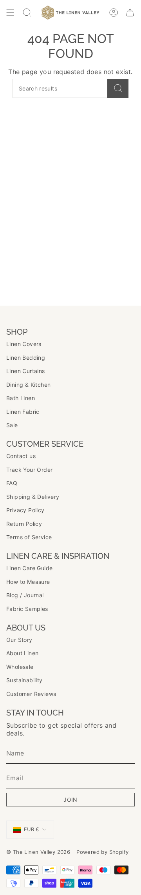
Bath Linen (20, 398)
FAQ (11, 483)
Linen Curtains (25, 371)
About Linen (22, 653)
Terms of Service (29, 537)
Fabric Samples (27, 608)
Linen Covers (24, 344)
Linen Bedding (25, 357)
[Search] (117, 88)
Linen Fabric (23, 411)
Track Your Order (29, 469)
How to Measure (28, 581)
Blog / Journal (25, 595)
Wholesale (20, 666)
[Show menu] (10, 13)
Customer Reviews (31, 693)
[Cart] (130, 13)
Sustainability (24, 680)
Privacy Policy (25, 510)
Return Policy (24, 523)
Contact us (21, 456)
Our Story (19, 639)
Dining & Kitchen (28, 384)
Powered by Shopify (102, 852)
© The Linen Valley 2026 (38, 852)
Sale (12, 425)
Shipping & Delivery (33, 496)
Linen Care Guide (29, 568)
